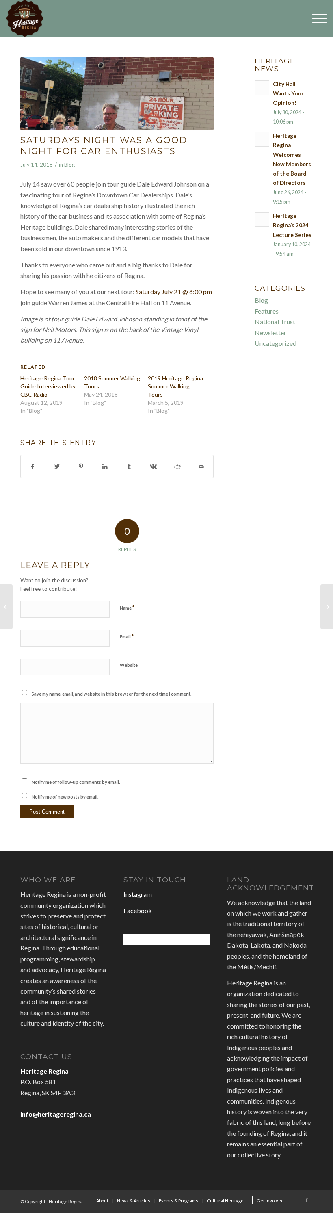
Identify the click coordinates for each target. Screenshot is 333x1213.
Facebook (137, 910)
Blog (69, 164)
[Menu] (315, 18)
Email (127, 636)
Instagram (137, 894)
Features (267, 311)
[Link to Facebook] (307, 1200)
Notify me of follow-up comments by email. (76, 782)
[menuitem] (102, 1201)
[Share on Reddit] (177, 466)
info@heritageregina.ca (55, 1114)
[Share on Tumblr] (129, 466)
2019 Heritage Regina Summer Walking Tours (175, 386)
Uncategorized (275, 343)
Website (129, 665)
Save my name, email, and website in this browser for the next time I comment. (111, 694)
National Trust (275, 321)
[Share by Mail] (201, 466)
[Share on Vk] (153, 466)
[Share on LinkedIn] (105, 466)
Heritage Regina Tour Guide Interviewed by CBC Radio (48, 386)
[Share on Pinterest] (81, 466)
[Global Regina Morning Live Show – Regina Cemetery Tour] (6, 606)
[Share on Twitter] (57, 466)
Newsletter (270, 332)
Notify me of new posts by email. (65, 796)
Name (127, 607)
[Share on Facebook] (33, 466)
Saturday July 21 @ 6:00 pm (174, 291)
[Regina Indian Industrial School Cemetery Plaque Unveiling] (326, 606)
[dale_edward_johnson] (117, 93)
